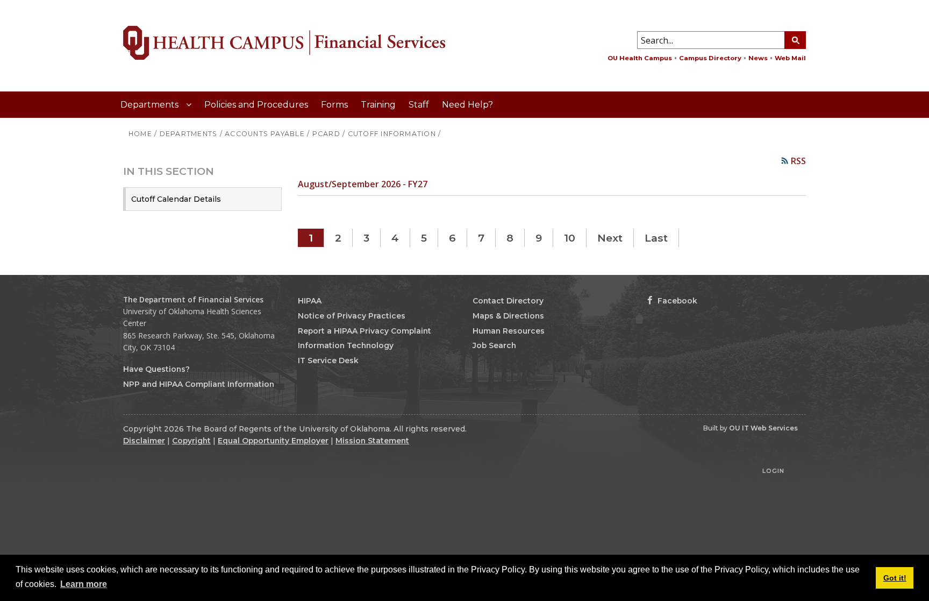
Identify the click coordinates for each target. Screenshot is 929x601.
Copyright (191, 440)
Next (610, 237)
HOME (140, 134)
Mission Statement (372, 440)
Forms (334, 105)
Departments (150, 105)
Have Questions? (156, 369)
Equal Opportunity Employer (273, 440)
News (758, 58)
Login (773, 471)
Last (656, 237)
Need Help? (467, 105)
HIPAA (309, 300)
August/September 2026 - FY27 (362, 184)
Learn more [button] (83, 584)
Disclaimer (144, 440)
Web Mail (790, 58)
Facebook (676, 300)
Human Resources (509, 331)
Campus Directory (710, 58)
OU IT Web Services (763, 428)
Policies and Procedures (256, 105)
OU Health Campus (640, 58)
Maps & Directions (508, 316)
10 (569, 237)
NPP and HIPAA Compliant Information (198, 384)
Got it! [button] (894, 578)
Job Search (494, 345)
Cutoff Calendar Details (176, 199)
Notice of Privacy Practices (351, 316)
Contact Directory (508, 300)
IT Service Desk (328, 360)
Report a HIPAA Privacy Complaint (364, 331)
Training (378, 105)
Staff (419, 105)
